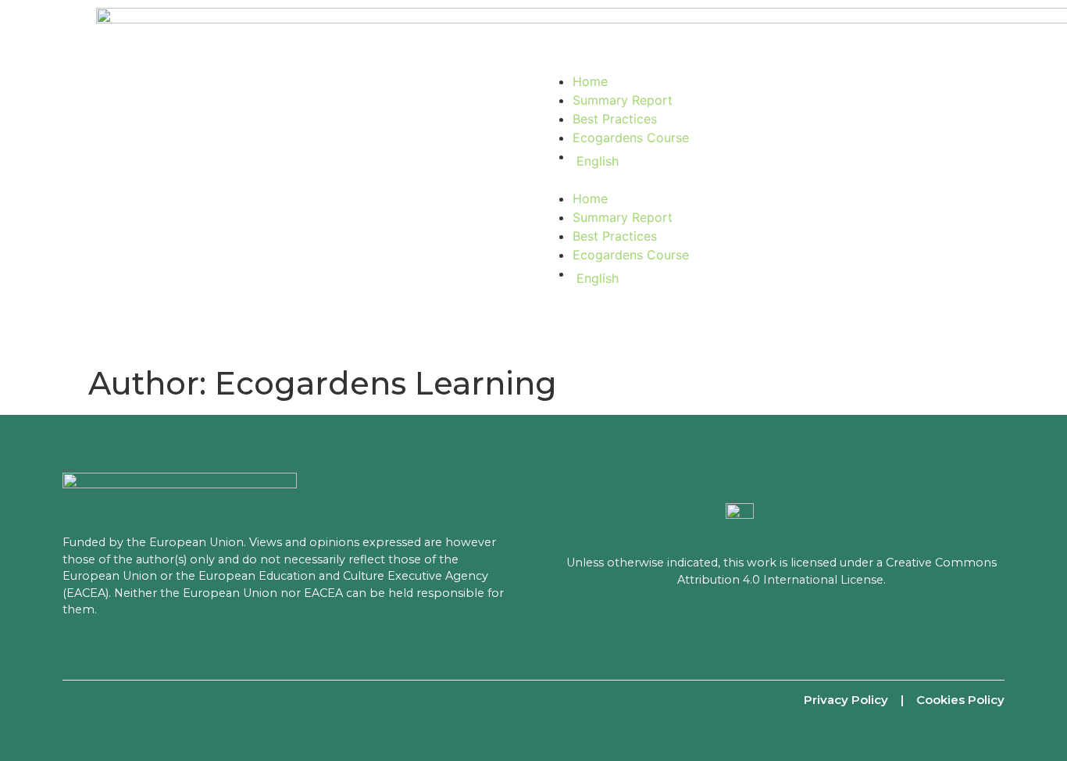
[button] (756, 179)
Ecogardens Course (631, 137)
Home (590, 81)
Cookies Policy (960, 699)
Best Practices (615, 119)
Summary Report (623, 100)
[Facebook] (73, 699)
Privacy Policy (846, 699)
